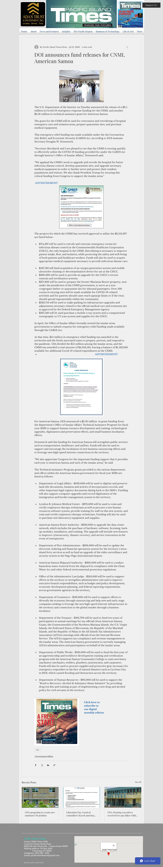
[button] (151, 5)
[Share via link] (54, 765)
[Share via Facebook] (35, 765)
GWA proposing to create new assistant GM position (40, 814)
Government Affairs (44, 756)
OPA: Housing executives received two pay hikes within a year (122, 814)
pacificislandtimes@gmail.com (45, 855)
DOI (37, 750)
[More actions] (127, 47)
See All (138, 782)
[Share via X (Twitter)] (42, 765)
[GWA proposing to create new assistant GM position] (40, 797)
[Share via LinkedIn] (48, 765)
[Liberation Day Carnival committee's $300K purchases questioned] (81, 797)
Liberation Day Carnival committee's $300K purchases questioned (81, 814)
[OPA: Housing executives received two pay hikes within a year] (122, 797)
